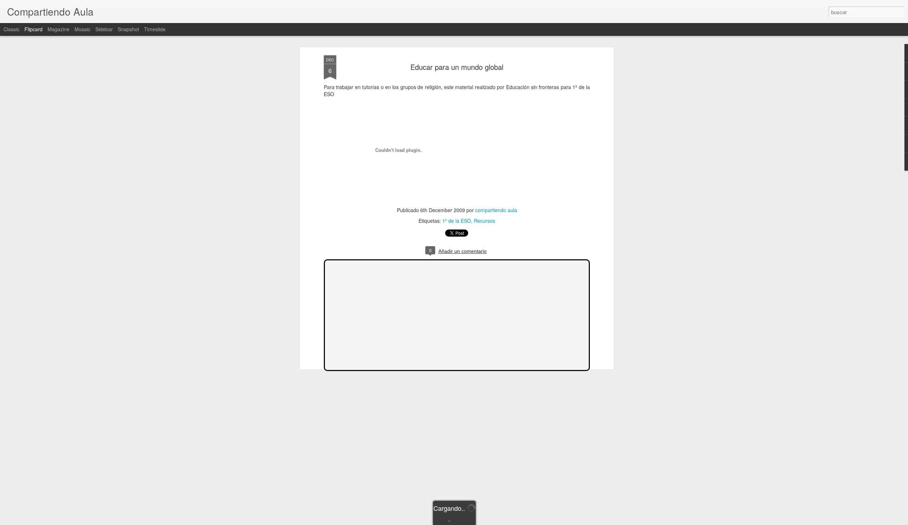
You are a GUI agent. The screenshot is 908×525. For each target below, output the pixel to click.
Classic (12, 29)
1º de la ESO (456, 220)
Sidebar (104, 29)
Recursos (484, 220)
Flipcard (33, 29)
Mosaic (82, 29)
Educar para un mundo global (456, 67)
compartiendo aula (496, 210)
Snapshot (128, 29)
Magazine (59, 29)
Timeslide (155, 29)
